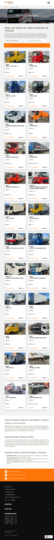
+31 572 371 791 (10, 492)
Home (6, 7)
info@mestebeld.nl (10, 494)
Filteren (27, 45)
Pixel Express (14, 535)
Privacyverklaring (8, 532)
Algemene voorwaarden (10, 530)
